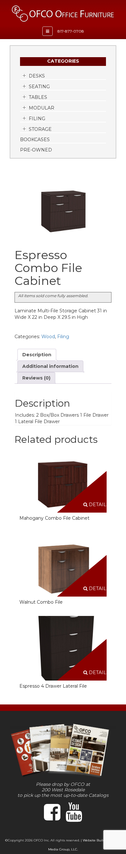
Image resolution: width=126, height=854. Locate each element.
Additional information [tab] (50, 366)
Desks (37, 76)
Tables (38, 97)
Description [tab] (36, 355)
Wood (48, 336)
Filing (37, 118)
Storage (40, 129)
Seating (39, 86)
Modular (41, 108)
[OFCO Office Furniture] (63, 13)
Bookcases (35, 139)
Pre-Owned (36, 150)
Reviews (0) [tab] (36, 378)
